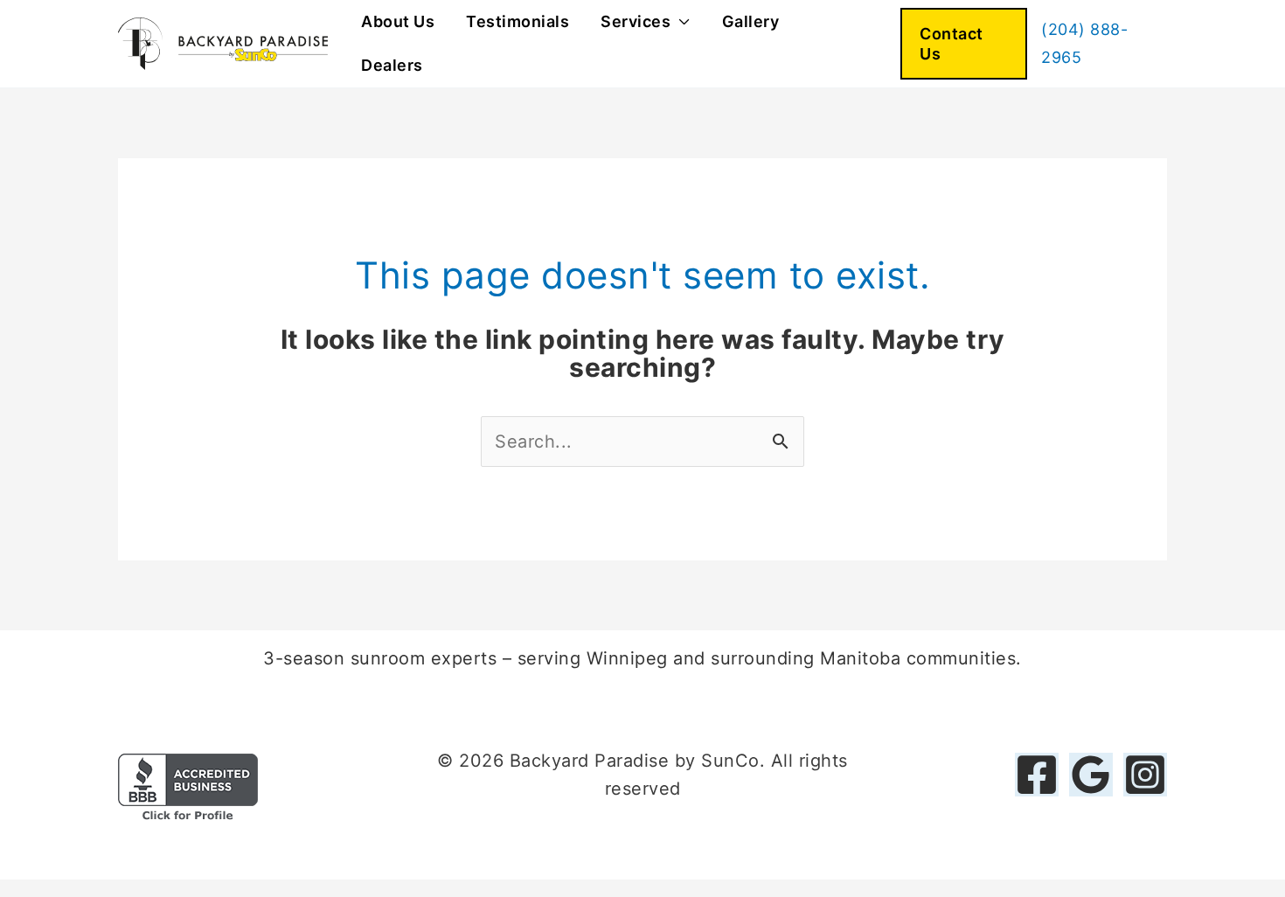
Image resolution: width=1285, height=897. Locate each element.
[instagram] (1145, 774)
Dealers (392, 65)
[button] (964, 44)
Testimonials (517, 21)
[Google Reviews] (1091, 774)
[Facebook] (1037, 774)
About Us (397, 21)
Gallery (751, 21)
